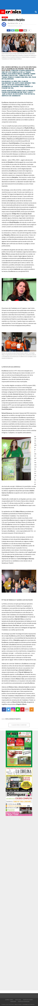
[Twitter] (8, 709)
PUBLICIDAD (13, 1001)
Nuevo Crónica (18, 1004)
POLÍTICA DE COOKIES (28, 999)
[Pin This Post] (21, 30)
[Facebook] (4, 709)
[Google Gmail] (27, 709)
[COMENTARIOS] (29, 30)
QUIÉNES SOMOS (9, 999)
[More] (31, 709)
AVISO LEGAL (18, 999)
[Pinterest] (22, 709)
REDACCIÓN (14, 23)
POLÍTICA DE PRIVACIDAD (23, 1001)
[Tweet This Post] (13, 30)
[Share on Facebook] (9, 30)
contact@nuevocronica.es (28, 1004)
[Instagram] (13, 709)
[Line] (18, 709)
